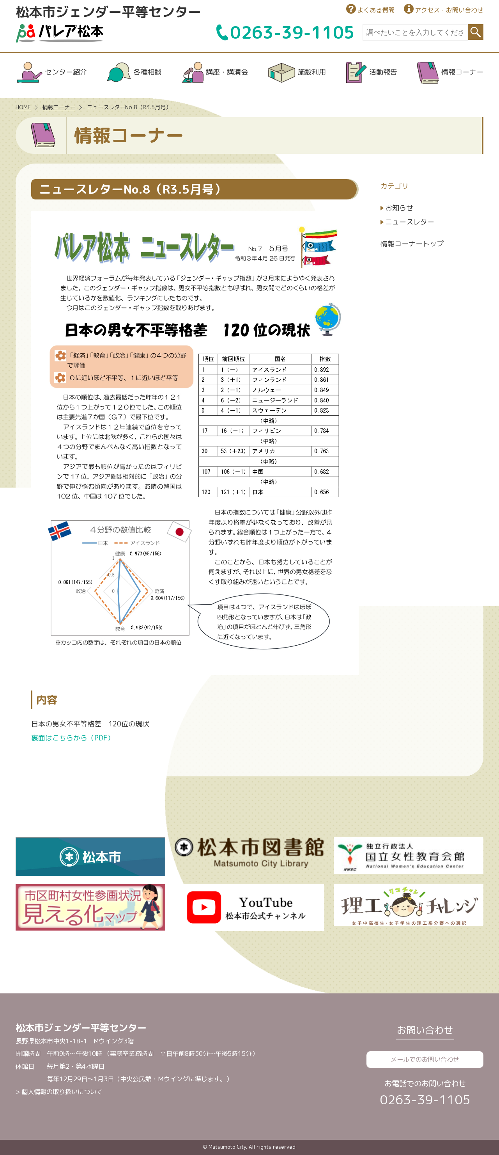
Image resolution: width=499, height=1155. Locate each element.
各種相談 (147, 72)
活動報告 (383, 72)
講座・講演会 (227, 72)
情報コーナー (462, 72)
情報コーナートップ (412, 244)
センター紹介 (66, 72)
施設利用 (312, 72)
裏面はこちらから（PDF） (72, 738)
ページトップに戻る (463, 1126)
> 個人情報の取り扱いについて (59, 1091)
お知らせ (399, 208)
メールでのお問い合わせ (425, 1059)
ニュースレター (409, 222)
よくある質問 (376, 10)
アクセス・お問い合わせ (449, 10)
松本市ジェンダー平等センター (108, 11)
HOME (23, 107)
